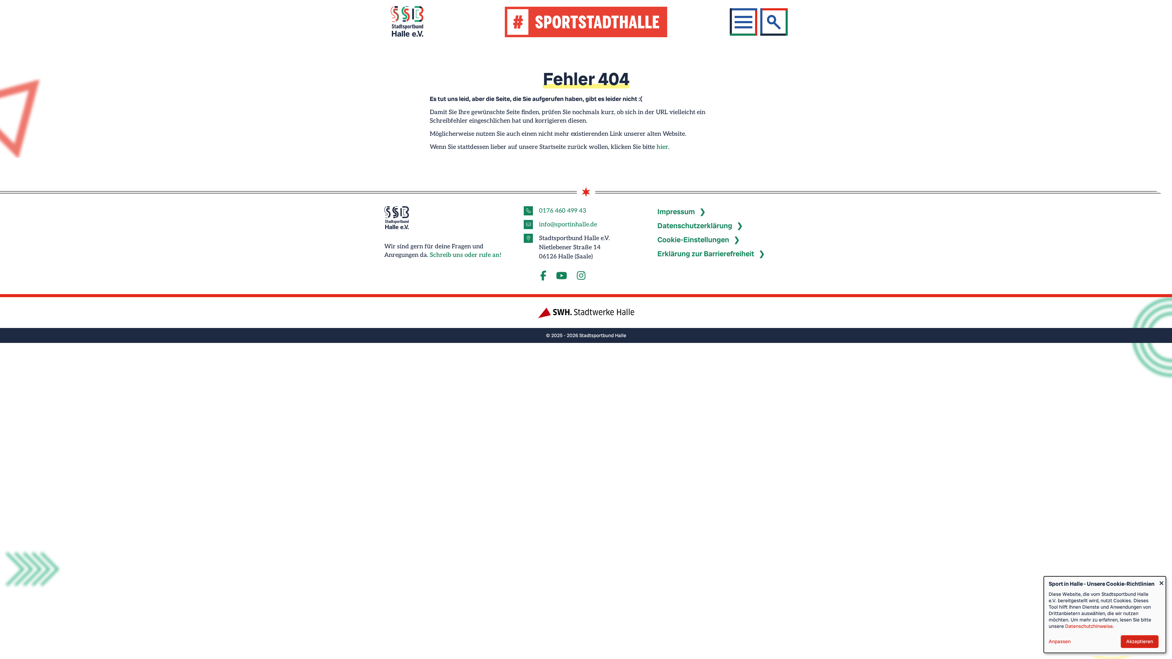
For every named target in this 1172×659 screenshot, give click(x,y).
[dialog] (1105, 614)
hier (662, 147)
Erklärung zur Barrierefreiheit (705, 253)
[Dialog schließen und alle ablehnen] (1161, 580)
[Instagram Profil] (581, 276)
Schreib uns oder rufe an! (465, 255)
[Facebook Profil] (543, 276)
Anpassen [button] (1060, 641)
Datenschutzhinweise (1089, 626)
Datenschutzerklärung (694, 225)
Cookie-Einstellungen (693, 239)
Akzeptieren (1139, 641)
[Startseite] (414, 22)
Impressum (676, 211)
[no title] (561, 276)
